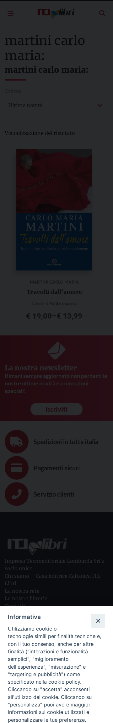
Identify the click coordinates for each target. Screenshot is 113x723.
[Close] (98, 620)
